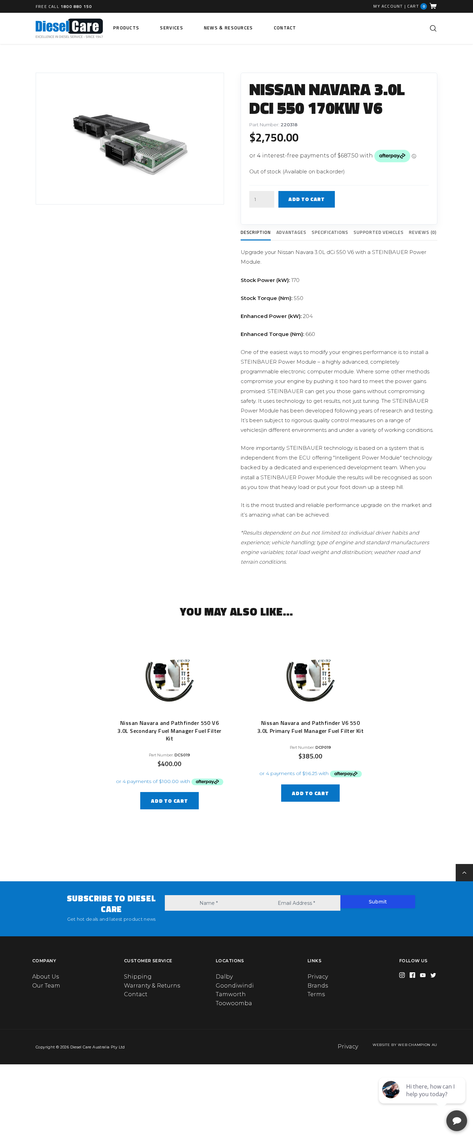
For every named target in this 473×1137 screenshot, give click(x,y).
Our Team (46, 985)
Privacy (317, 976)
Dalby (224, 976)
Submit (378, 902)
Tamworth (231, 994)
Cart (416, 6)
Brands (317, 985)
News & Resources (228, 27)
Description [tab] (256, 232)
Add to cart (306, 199)
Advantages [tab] (291, 232)
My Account (388, 6)
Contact (285, 27)
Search (433, 28)
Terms (316, 994)
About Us (45, 976)
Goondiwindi (235, 985)
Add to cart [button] (169, 801)
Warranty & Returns (152, 985)
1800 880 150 (76, 6)
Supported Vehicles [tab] (378, 232)
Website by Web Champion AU (405, 1045)
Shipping (138, 976)
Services (171, 27)
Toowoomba (234, 1003)
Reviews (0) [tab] (423, 232)
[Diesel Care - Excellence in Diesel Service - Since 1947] (69, 28)
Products (126, 27)
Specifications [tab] (330, 232)
